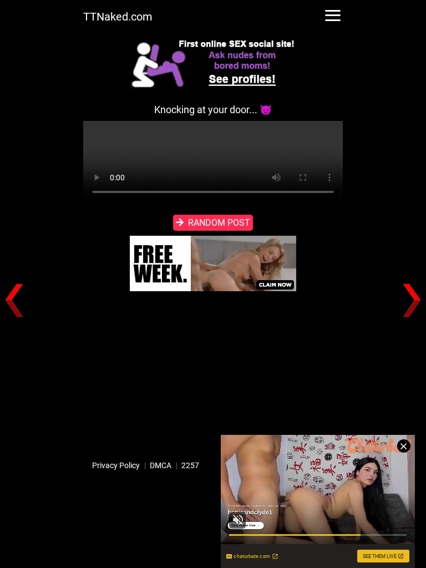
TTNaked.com (118, 16)
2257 (190, 465)
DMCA (160, 465)
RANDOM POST (219, 222)
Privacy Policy (116, 465)
